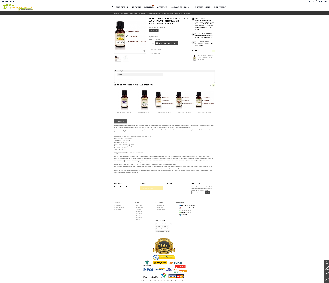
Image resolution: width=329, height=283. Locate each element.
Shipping (139, 213)
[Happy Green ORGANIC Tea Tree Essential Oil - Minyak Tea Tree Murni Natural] (194, 57)
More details (153, 30)
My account (160, 205)
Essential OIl (123, 13)
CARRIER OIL (162, 7)
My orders (160, 207)
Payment (138, 219)
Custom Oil (149, 6)
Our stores (139, 205)
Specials (118, 205)
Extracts (136, 7)
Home (116, 13)
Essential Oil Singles (162, 226)
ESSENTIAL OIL (122, 7)
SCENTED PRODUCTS (201, 7)
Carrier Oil (168, 224)
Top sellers (118, 209)
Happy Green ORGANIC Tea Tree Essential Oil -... (206, 56)
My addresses (161, 209)
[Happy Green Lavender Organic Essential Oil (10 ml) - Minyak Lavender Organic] (124, 100)
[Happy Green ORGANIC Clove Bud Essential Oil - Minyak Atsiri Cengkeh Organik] (184, 100)
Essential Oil (159, 224)
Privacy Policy (140, 215)
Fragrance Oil (160, 231)
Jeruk (167, 231)
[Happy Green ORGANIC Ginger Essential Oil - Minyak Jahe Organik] (164, 100)
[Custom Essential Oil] (18, 7)
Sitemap (138, 209)
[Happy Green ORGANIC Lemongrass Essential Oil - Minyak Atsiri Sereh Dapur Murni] (204, 100)
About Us (139, 211)
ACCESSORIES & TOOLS (180, 7)
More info (120, 121)
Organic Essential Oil (135, 13)
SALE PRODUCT (220, 7)
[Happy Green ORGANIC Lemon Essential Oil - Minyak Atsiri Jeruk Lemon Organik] (130, 35)
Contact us (139, 207)
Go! (207, 193)
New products (119, 207)
